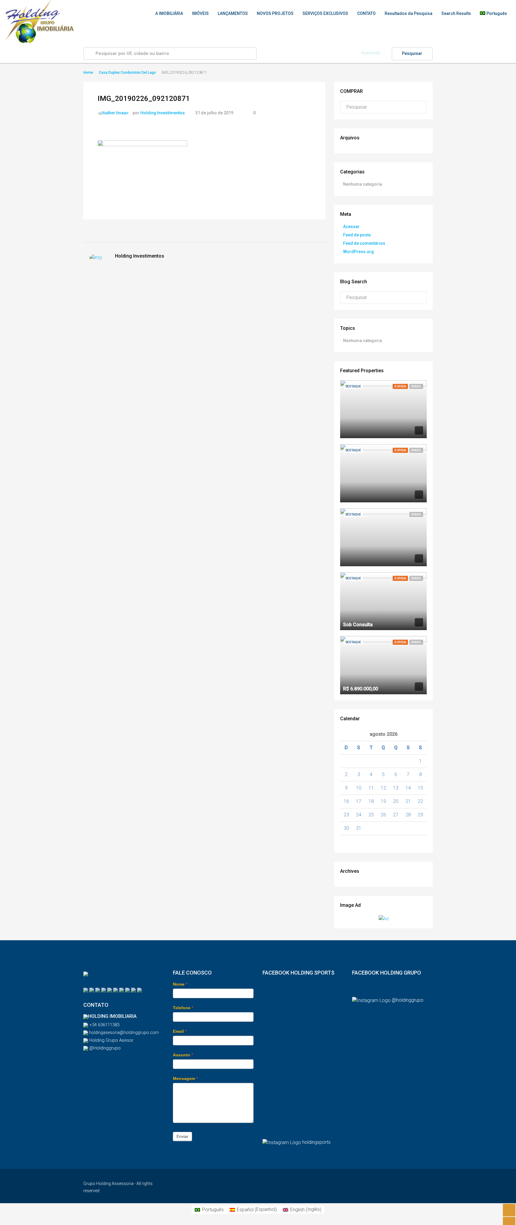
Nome (180, 984)
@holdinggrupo (407, 1000)
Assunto (183, 1054)
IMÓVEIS (200, 13)
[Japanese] (139, 989)
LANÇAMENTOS (233, 13)
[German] (103, 989)
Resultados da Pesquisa (408, 13)
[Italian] (121, 989)
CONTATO (366, 13)
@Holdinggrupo (104, 1048)
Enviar (182, 1136)
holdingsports (316, 1142)
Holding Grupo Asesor (110, 1040)
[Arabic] (133, 989)
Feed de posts (357, 235)
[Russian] (109, 989)
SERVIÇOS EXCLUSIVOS (325, 13)
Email (180, 1031)
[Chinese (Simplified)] (115, 989)
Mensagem (185, 1078)
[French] (127, 989)
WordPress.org (358, 251)
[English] (91, 989)
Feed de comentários (364, 243)
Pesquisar (412, 53)
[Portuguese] (85, 989)
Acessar (351, 226)
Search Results (456, 13)
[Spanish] (97, 989)
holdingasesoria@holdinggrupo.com (123, 1032)
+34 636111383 (103, 1024)
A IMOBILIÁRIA (169, 13)
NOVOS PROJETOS (275, 13)
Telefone (183, 1007)
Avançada (370, 52)
